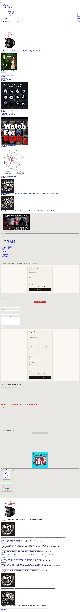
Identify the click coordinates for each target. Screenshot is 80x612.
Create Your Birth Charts (7, 75)
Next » (7, 609)
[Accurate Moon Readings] (14, 109)
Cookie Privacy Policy (7, 258)
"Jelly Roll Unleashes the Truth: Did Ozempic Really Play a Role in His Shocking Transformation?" (26, 551)
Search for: (2, 21)
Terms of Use (5, 256)
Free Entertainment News (10, 10)
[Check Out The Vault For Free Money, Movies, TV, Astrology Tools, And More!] (10, 49)
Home (4, 235)
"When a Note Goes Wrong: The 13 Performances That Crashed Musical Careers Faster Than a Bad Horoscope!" (30, 565)
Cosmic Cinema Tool (7, 236)
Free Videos (10, 246)
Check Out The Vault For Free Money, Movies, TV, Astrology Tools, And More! (21, 51)
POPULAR (5, 19)
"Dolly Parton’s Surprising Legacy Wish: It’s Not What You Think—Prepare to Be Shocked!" (25, 570)
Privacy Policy (6, 255)
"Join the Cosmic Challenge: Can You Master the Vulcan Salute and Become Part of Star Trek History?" (28, 588)
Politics (6, 16)
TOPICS (2, 469)
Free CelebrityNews (11, 11)
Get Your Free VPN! (6, 79)
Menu (4, 4)
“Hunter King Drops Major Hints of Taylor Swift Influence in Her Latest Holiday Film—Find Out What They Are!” (30, 193)
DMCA (4, 257)
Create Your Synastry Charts (8, 176)
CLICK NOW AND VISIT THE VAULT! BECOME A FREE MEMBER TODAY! (20, 231)
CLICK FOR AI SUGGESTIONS (40, 301)
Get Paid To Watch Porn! (7, 70)
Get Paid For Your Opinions (8, 114)
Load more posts (3, 611)
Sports (6, 18)
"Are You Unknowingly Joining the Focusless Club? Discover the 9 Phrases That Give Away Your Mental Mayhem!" (31, 546)
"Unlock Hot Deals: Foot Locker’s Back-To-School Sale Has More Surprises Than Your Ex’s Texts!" (27, 561)
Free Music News (10, 13)
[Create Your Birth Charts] (6, 73)
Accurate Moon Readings (7, 110)
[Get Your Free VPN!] (5, 78)
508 (5, 609)
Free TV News (10, 14)
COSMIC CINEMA (5, 298)
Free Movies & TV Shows (8, 238)
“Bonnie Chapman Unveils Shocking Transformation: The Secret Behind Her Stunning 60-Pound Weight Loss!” (29, 210)
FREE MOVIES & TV (7, 7)
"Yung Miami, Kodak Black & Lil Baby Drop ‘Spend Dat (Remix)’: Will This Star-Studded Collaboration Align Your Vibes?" (33, 537)
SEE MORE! (3, 52)
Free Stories (5, 239)
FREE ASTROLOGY (7, 5)
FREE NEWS (5, 8)
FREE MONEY (6, 6)
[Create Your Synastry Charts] (14, 175)
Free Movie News (10, 12)
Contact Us (5, 254)
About (4, 253)
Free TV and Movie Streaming (8, 145)
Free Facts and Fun (8, 15)
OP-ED (4, 251)
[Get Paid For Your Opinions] (7, 113)
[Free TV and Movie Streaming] (14, 144)
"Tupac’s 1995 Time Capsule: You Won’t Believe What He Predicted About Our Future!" (24, 605)
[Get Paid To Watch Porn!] (9, 69)
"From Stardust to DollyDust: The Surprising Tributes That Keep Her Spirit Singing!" (23, 541)
